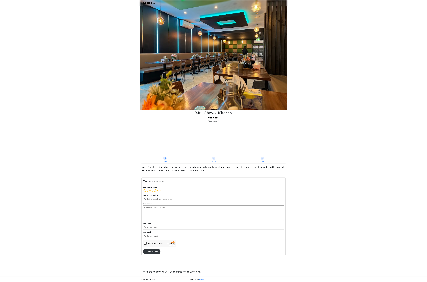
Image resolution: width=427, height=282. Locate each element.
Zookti (201, 279)
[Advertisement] (213, 139)
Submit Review (151, 251)
